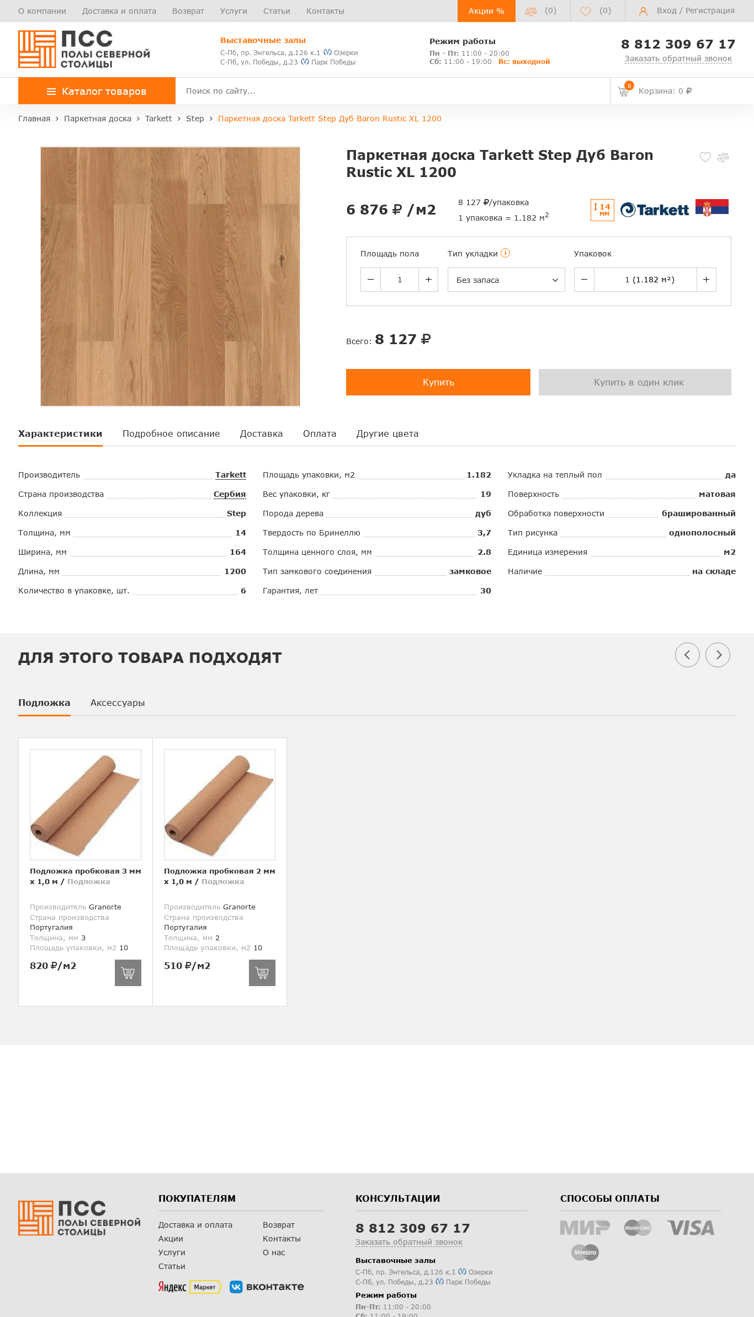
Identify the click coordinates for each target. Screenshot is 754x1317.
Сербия (230, 494)
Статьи (276, 10)
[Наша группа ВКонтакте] (267, 1287)
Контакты (325, 10)
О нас (274, 1252)
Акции (170, 1238)
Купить (438, 382)
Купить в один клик (639, 382)
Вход (667, 10)
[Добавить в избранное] (705, 157)
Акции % (487, 10)
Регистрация (710, 10)
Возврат (188, 10)
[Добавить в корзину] (128, 973)
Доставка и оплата (119, 10)
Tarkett (230, 474)
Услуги (233, 10)
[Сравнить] (723, 157)
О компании (42, 10)
